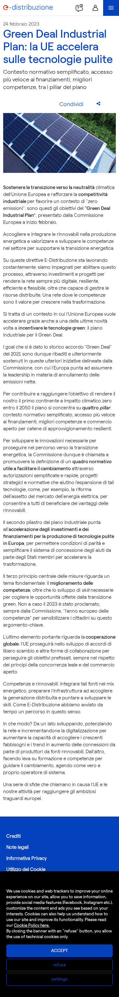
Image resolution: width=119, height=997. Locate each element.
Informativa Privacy (26, 858)
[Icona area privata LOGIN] (95, 8)
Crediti (13, 836)
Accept (59, 950)
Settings (59, 979)
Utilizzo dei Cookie (25, 869)
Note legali (17, 847)
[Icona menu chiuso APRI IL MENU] (111, 8)
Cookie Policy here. (32, 925)
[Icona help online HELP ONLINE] (79, 8)
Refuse (59, 965)
